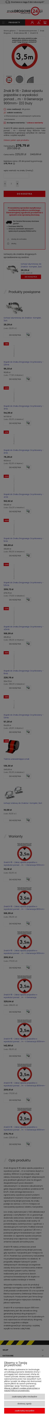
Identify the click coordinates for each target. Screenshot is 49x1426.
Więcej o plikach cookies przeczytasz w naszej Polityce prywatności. (22, 1389)
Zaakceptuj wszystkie (24, 1410)
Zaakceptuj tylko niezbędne (24, 1396)
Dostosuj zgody (24, 1403)
